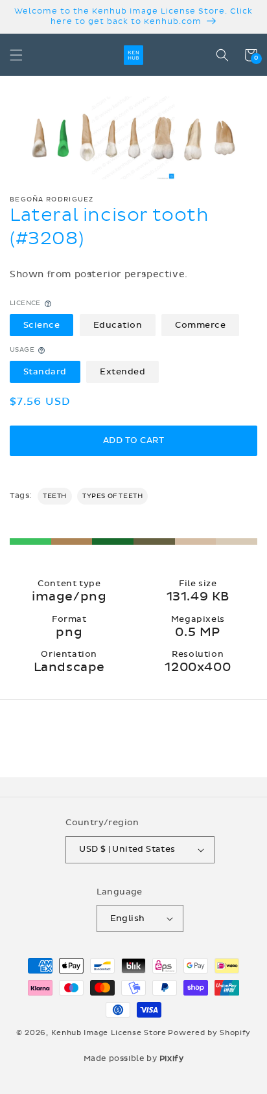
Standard (45, 372)
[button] (16, 55)
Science (41, 325)
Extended (122, 372)
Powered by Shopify (209, 1033)
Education (118, 325)
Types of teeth (112, 496)
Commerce (200, 325)
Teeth (55, 496)
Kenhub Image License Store (109, 1033)
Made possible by (134, 1058)
